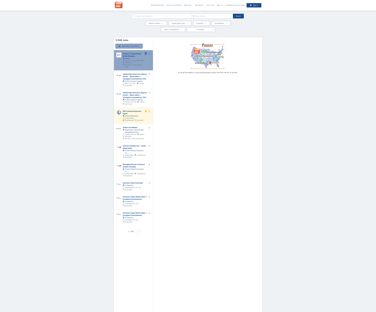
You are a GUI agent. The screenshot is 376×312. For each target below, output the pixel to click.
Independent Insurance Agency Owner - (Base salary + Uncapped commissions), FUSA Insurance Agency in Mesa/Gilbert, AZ (135, 78)
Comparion (129, 185)
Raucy (127, 58)
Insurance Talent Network (235, 5)
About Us (220, 5)
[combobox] (161, 16)
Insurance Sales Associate (133, 183)
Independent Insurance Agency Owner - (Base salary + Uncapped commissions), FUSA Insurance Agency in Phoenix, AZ (135, 97)
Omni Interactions (131, 116)
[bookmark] (149, 53)
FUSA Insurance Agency (134, 81)
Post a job (210, 5)
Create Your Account (174, 5)
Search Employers (157, 5)
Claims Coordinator (130, 127)
